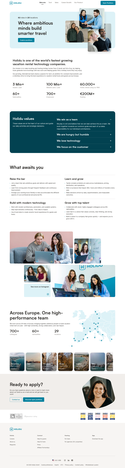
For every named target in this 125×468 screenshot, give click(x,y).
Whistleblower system (91, 465)
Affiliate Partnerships (43, 447)
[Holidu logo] (16, 429)
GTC (61, 465)
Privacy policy (69, 465)
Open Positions (108, 3)
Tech (50, 2)
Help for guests (41, 439)
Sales (56, 2)
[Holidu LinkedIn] (68, 460)
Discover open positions (33, 399)
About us (12, 441)
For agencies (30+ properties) (73, 441)
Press (39, 444)
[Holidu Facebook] (72, 460)
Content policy (79, 465)
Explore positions (26, 40)
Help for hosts (41, 441)
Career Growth (66, 2)
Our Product (78, 2)
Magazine (13, 444)
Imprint (57, 465)
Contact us (16, 399)
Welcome (42, 2)
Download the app (97, 439)
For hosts (67, 439)
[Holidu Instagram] (65, 460)
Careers (12, 439)
